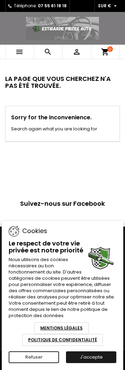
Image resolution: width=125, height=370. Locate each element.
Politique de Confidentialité (62, 340)
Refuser (34, 357)
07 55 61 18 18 (52, 6)
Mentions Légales (61, 328)
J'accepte (91, 357)
